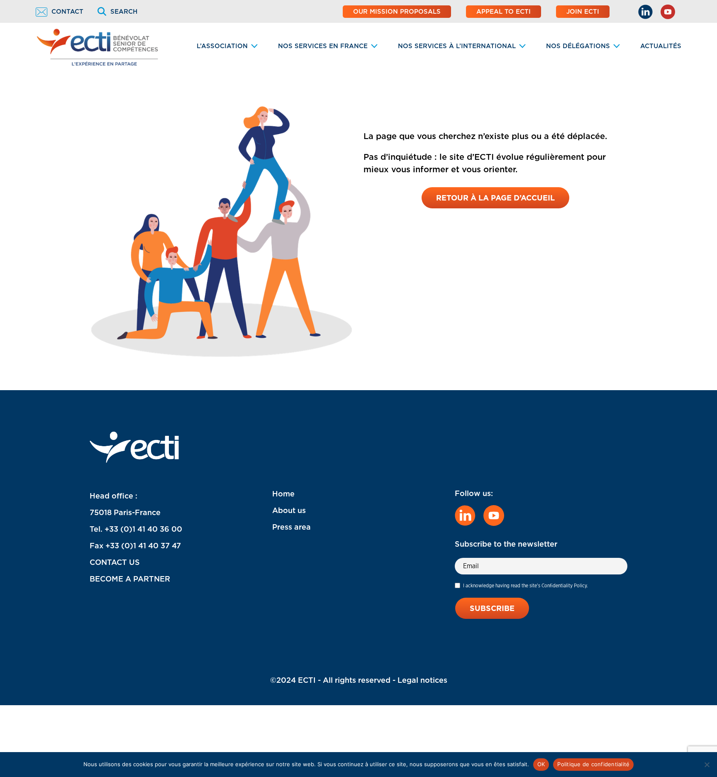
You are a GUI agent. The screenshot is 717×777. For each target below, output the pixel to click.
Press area (291, 527)
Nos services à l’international (457, 46)
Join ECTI (582, 11)
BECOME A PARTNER (130, 578)
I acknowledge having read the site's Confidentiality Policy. (525, 585)
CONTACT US (115, 562)
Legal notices (422, 680)
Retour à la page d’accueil (495, 197)
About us (289, 510)
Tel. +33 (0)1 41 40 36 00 (136, 529)
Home (283, 493)
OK (541, 764)
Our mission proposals (397, 11)
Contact (67, 11)
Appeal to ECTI (503, 11)
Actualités (660, 46)
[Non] (706, 764)
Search (123, 11)
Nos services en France (323, 46)
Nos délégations (578, 46)
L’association (222, 46)
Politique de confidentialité (593, 764)
